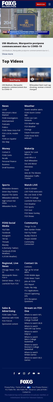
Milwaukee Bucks (9, 206)
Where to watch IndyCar (31, 332)
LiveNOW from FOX (32, 201)
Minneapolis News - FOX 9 (10, 276)
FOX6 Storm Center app (32, 113)
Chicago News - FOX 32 (10, 271)
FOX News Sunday (32, 213)
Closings (27, 129)
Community (31, 222)
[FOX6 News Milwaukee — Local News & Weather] (9, 4)
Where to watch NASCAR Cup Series (32, 327)
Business (6, 164)
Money (6, 148)
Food (26, 170)
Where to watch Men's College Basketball (31, 339)
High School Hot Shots (9, 202)
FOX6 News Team (32, 278)
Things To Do (30, 226)
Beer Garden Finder (32, 229)
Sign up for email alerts (31, 271)
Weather (29, 105)
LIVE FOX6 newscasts (33, 191)
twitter (19, 373)
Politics (5, 127)
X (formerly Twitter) (10, 248)
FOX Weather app (31, 123)
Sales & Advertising (8, 309)
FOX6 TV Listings (31, 198)
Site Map (5, 142)
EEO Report (29, 284)
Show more (7, 54)
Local (4, 109)
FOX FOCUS (7, 321)
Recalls (5, 158)
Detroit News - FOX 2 (11, 280)
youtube (34, 373)
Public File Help (30, 287)
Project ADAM (30, 239)
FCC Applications (31, 290)
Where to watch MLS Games (33, 358)
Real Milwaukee (30, 160)
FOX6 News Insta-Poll (11, 130)
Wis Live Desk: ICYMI (33, 194)
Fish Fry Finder (30, 232)
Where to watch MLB (33, 323)
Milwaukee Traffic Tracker (31, 177)
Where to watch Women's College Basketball (31, 346)
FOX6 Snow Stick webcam (31, 136)
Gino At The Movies (32, 173)
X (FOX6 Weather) (9, 256)
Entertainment (8, 121)
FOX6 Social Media (8, 224)
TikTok (5, 239)
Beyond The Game (10, 194)
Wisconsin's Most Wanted (9, 113)
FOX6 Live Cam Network (30, 119)
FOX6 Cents (7, 155)
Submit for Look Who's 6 (31, 153)
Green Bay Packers (10, 191)
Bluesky (5, 245)
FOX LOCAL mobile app (10, 134)
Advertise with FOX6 (10, 317)
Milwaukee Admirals (10, 198)
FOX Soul (28, 210)
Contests (28, 266)
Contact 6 (6, 152)
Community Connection (29, 243)
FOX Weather (30, 126)
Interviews (28, 166)
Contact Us (30, 263)
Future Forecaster (31, 132)
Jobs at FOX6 (29, 281)
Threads (5, 242)
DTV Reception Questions (30, 300)
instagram (24, 373)
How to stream (30, 188)
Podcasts (6, 124)
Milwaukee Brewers (10, 188)
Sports (6, 184)
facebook (14, 373)
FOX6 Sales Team (9, 314)
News (5, 105)
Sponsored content (10, 324)
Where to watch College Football (31, 318)
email (39, 373)
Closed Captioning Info (31, 294)
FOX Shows (29, 216)
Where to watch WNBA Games (31, 353)
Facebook (6, 232)
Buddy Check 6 (30, 235)
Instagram (6, 235)
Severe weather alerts (33, 109)
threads (29, 373)
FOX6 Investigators (10, 118)
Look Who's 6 (30, 157)
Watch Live (41, 4)
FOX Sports (29, 207)
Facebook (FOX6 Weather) (9, 252)
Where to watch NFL (33, 314)
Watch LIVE (31, 184)
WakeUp (29, 148)
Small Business (8, 167)
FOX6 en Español (9, 139)
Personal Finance (9, 161)
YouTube (6, 229)
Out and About (30, 163)
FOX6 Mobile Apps (32, 275)
